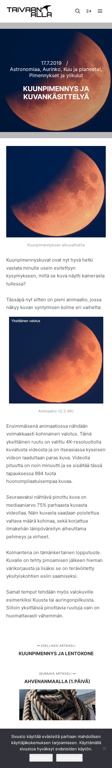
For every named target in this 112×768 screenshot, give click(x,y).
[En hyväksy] (104, 748)
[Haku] (77, 11)
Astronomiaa (25, 69)
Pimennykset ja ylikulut (56, 75)
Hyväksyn (41, 757)
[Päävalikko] (100, 11)
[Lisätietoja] (89, 11)
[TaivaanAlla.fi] (29, 11)
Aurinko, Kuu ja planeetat (72, 69)
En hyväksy (69, 757)
